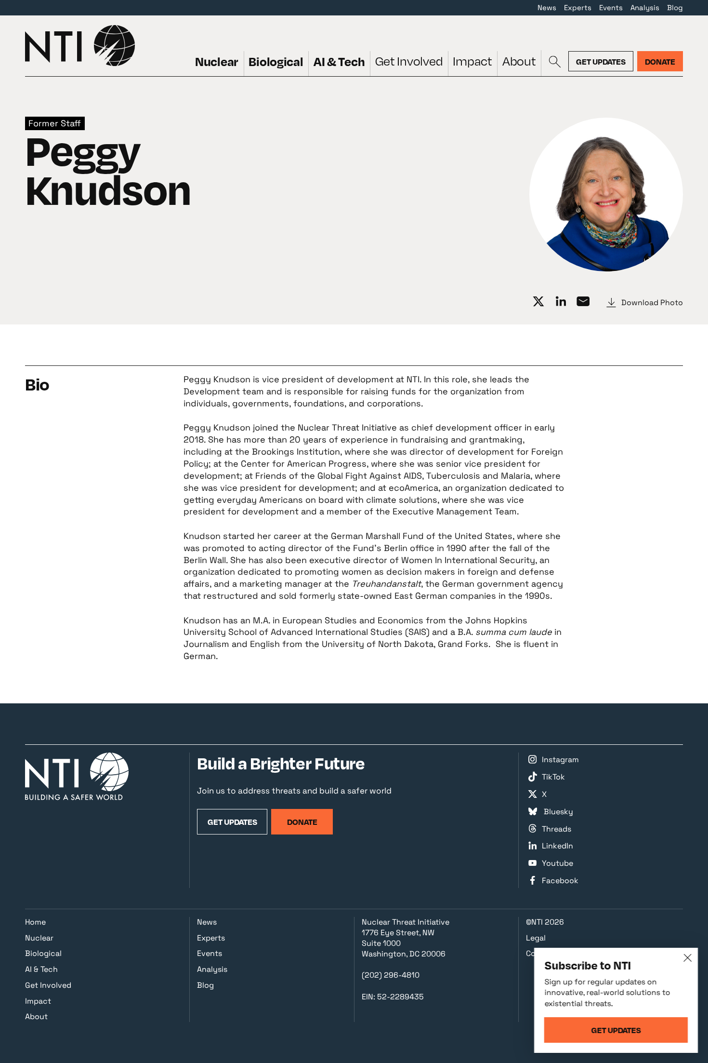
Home (35, 922)
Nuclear (216, 61)
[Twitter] (538, 302)
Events (611, 7)
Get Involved (409, 61)
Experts (577, 7)
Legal (536, 938)
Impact (472, 61)
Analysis (644, 7)
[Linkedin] (561, 302)
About (519, 61)
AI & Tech (339, 61)
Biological (276, 61)
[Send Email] (583, 302)
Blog (675, 7)
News (547, 7)
